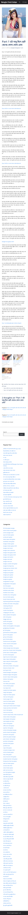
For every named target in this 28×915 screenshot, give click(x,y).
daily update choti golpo (9, 614)
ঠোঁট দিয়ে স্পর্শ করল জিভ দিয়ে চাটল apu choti (12, 448)
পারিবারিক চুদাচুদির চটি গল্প (7, 827)
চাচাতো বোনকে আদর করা (7, 455)
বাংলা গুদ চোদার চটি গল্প (7, 845)
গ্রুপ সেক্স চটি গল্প (6, 792)
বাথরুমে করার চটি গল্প (7, 514)
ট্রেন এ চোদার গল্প (6, 803)
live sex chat (6, 681)
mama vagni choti (8, 699)
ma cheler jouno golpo (9, 683)
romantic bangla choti (9, 750)
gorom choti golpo (8, 634)
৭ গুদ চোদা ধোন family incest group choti (12, 497)
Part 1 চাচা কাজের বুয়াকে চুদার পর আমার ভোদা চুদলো (11, 323)
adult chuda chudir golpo (9, 530)
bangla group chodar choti (10, 568)
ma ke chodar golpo (8, 685)
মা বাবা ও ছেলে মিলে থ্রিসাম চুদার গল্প (9, 872)
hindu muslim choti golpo (10, 643)
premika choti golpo (8, 743)
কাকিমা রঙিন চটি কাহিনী (7, 503)
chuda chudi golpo (8, 610)
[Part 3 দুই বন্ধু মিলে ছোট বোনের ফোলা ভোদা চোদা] (7, 357)
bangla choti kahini (8, 557)
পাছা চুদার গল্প (5, 821)
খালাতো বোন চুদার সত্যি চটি (8, 779)
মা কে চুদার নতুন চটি (6, 870)
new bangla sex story (8, 721)
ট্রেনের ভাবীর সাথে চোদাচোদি (8, 492)
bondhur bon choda (9, 384)
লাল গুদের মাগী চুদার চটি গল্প (8, 892)
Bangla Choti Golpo (9, 2)
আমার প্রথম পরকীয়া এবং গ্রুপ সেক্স (9, 510)
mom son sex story (8, 712)
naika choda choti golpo (9, 717)
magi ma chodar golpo (9, 694)
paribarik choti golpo (8, 734)
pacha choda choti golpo (9, 732)
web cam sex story (8, 770)
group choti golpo (8, 637)
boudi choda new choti (9, 599)
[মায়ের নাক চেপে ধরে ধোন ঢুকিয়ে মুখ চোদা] (7, 370)
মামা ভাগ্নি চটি (5, 876)
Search (5, 432)
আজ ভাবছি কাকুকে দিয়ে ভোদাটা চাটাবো (10, 453)
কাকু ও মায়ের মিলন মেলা (7, 501)
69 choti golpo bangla (9, 528)
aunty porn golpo (7, 537)
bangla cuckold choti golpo (10, 563)
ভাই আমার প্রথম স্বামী (7, 490)
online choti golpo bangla (9, 730)
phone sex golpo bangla (9, 737)
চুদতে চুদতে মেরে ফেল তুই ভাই (8, 481)
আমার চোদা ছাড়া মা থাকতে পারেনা (9, 470)
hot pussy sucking (8, 646)
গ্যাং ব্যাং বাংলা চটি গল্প (7, 790)
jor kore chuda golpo (8, 654)
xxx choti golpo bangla (9, 772)
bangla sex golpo (7, 579)
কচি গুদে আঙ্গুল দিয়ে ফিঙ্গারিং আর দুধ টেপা (10, 508)
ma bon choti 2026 (8, 506)
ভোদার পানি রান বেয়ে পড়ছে (8, 468)
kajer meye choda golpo (9, 659)
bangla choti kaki (7, 559)
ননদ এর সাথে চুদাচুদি (6, 816)
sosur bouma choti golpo (9, 756)
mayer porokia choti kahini (10, 708)
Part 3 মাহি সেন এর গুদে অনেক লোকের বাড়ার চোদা (11, 163)
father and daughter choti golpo (11, 626)
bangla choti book (8, 548)
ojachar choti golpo (8, 728)
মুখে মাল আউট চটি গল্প (7, 890)
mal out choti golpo (8, 697)
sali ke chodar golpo (8, 752)
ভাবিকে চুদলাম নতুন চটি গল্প (8, 863)
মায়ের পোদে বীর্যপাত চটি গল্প (8, 885)
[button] (19, 2)
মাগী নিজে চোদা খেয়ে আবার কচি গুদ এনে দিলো (11, 474)
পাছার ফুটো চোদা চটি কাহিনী (8, 823)
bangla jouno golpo (8, 572)
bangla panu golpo (8, 575)
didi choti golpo (7, 617)
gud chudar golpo (8, 639)
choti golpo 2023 (7, 608)
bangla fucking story (8, 566)
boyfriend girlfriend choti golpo (11, 601)
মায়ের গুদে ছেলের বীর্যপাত (7, 879)
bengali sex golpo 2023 (8, 241)
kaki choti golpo (7, 663)
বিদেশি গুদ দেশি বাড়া (6, 856)
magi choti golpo (7, 692)
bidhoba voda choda (8, 590)
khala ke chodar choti (8, 668)
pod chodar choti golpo (9, 739)
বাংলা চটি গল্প (5, 850)
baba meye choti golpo (9, 539)
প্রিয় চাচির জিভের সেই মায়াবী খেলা (9, 451)
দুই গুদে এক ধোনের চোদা (7, 810)
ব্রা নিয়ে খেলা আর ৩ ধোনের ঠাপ (8, 486)
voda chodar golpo (8, 768)
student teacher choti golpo (10, 759)
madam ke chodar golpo (9, 690)
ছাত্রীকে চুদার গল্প (6, 799)
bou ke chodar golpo (8, 597)
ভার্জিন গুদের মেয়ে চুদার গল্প (8, 865)
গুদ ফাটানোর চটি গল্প (6, 783)
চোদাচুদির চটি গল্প (6, 796)
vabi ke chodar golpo (8, 763)
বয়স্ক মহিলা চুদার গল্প (7, 841)
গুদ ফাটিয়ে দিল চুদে (6, 785)
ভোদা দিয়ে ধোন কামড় (7, 867)
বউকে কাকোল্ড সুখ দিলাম (7, 462)
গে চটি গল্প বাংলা (6, 788)
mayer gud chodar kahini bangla (11, 705)
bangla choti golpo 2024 (9, 555)
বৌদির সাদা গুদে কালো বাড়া (8, 861)
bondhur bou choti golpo (9, 595)
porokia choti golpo (8, 741)
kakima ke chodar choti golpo (10, 666)
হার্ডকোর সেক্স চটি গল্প (7, 903)
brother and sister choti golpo (11, 603)
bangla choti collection (9, 550)
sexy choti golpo (7, 754)
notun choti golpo (7, 723)
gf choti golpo (6, 630)
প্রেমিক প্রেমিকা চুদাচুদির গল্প (8, 832)
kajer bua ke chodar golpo (10, 657)
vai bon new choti (19, 384)
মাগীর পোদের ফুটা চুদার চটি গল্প (8, 874)
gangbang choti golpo (9, 628)
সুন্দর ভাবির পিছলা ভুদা (7, 499)
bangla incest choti (8, 570)
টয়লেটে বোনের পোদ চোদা (7, 512)
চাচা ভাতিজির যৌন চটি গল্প (7, 794)
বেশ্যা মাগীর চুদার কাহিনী (7, 859)
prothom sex (6, 745)
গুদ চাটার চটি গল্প (6, 781)
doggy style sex (7, 619)
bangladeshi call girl (8, 581)
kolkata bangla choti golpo (10, 674)
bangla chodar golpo (8, 543)
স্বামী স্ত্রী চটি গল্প (6, 901)
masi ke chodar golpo (8, 703)
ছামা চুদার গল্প (5, 801)
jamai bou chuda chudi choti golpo (12, 650)
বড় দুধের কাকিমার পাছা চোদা (8, 836)
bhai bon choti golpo (8, 588)
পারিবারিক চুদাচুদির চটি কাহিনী (8, 825)
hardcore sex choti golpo (9, 641)
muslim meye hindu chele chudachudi (13, 714)
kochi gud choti (7, 670)
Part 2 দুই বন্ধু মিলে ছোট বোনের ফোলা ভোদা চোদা (17, 361)
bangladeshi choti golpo (9, 583)
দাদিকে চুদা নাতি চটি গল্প (7, 805)
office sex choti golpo (8, 725)
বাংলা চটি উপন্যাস (6, 847)
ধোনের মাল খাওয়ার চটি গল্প (7, 814)
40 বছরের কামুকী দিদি (7, 494)
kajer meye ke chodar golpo (10, 661)
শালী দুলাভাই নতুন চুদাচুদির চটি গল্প (9, 894)
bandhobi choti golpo (8, 541)
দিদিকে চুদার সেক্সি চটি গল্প (7, 808)
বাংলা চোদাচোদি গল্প (6, 852)
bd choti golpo (7, 586)
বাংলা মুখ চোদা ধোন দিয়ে (7, 854)
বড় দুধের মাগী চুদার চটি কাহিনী (8, 839)
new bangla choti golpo (9, 719)
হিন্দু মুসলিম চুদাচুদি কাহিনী (7, 905)
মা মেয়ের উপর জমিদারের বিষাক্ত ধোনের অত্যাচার (11, 479)
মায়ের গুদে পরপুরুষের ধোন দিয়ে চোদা (9, 881)
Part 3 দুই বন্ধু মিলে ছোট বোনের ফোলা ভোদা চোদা (6, 361)
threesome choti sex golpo (10, 761)
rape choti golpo (7, 748)
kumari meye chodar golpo (10, 677)
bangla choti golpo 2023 (9, 552)
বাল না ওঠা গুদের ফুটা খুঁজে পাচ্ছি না (9, 477)
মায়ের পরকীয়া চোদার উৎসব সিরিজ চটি (9, 883)
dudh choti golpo (7, 621)
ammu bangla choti (8, 532)
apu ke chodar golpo (8, 535)
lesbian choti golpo (8, 679)
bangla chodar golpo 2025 (10, 546)
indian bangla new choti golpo (11, 648)
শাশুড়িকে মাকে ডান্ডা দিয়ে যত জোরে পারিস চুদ (11, 488)
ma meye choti (7, 688)
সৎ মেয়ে (4, 457)
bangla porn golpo (8, 577)
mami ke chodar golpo (9, 701)
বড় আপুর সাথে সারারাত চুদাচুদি (8, 834)
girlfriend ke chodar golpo (10, 632)
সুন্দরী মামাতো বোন (6, 472)
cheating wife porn (8, 606)
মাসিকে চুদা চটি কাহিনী (7, 887)
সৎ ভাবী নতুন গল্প (6, 460)
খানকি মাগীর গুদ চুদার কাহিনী (8, 776)
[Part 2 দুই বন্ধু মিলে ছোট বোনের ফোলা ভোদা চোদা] (18, 357)
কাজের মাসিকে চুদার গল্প (7, 774)
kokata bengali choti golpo (10, 672)
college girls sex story (8, 612)
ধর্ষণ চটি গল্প (5, 812)
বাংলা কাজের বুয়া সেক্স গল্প (7, 843)
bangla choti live (7, 561)
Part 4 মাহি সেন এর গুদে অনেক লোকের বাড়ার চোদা (11, 108)
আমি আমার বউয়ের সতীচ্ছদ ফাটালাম (9, 483)
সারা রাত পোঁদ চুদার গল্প (7, 898)
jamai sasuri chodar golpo (10, 652)
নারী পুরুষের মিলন (6, 819)
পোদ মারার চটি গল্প (6, 830)
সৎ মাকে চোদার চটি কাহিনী (7, 896)
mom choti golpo (7, 710)
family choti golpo (8, 623)
